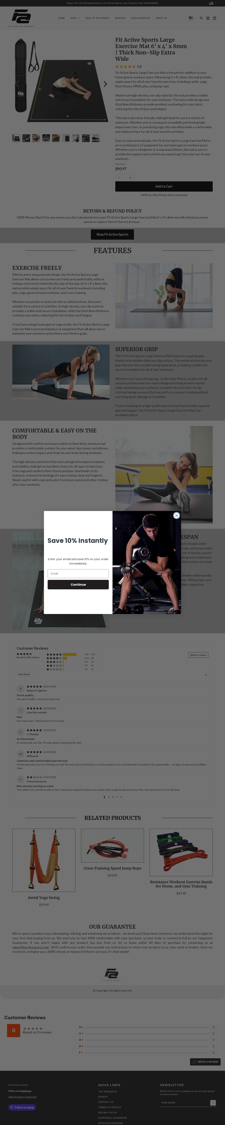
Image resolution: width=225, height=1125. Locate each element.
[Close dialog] (176, 515)
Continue (78, 584)
